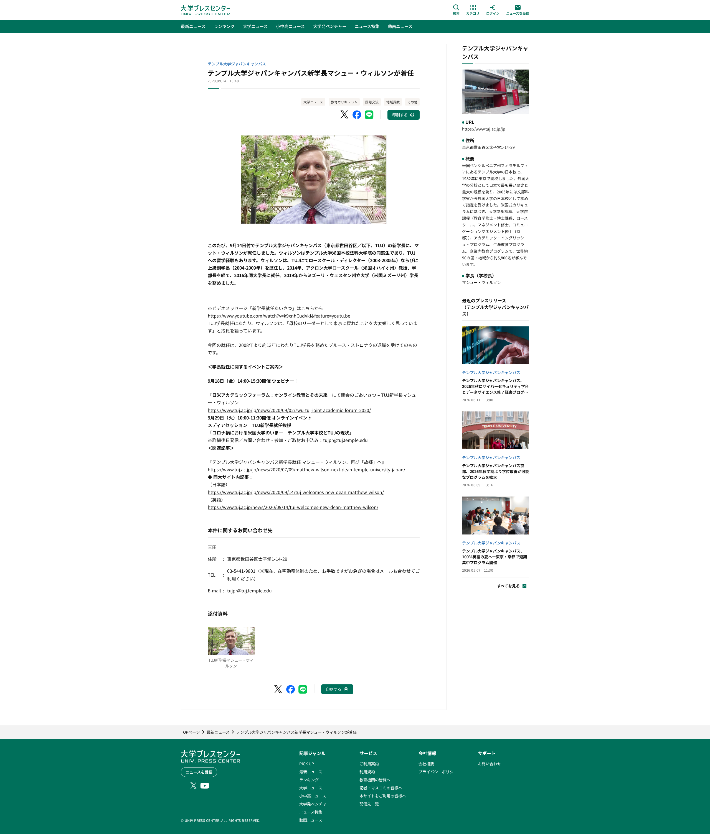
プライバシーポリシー (438, 771)
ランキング (309, 779)
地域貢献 (393, 101)
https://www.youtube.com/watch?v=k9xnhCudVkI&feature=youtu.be (279, 315)
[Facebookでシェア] (357, 114)
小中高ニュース (312, 796)
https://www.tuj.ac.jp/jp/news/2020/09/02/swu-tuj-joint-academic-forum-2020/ (289, 410)
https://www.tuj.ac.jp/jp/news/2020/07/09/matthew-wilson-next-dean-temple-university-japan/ (306, 469)
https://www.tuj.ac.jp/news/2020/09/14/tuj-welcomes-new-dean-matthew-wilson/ (293, 507)
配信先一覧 (369, 804)
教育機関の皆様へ (374, 779)
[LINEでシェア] (369, 114)
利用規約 (367, 771)
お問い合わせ (489, 763)
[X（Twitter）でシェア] (344, 114)
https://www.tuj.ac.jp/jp (483, 129)
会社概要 (426, 763)
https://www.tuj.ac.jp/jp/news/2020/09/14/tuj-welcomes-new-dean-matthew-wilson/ (296, 492)
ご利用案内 (369, 763)
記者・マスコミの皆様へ (380, 787)
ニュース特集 (310, 812)
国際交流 (372, 101)
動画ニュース (310, 820)
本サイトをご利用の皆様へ (382, 796)
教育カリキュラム (344, 101)
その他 (412, 101)
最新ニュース (310, 771)
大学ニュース (313, 101)
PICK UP (306, 763)
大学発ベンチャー (314, 804)
